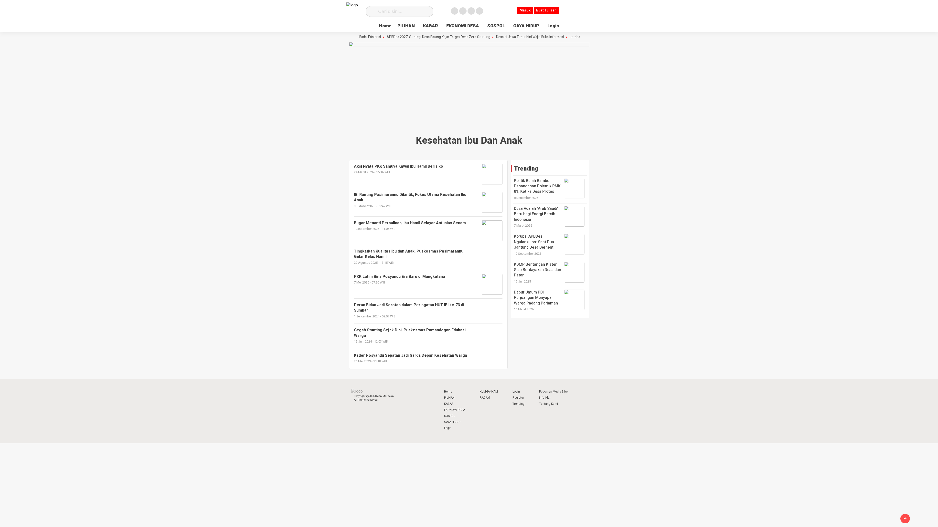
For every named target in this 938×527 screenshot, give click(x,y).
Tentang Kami (548, 404)
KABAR (430, 26)
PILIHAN (406, 26)
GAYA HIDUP (526, 26)
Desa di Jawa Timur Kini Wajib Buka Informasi (516, 37)
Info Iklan (545, 397)
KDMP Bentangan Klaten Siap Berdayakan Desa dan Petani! (537, 270)
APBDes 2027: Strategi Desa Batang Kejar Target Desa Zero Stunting (425, 37)
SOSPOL (496, 26)
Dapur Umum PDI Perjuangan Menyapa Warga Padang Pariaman (536, 297)
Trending (518, 404)
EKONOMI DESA (462, 26)
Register (518, 397)
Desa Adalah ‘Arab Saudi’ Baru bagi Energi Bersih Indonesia (536, 214)
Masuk (525, 10)
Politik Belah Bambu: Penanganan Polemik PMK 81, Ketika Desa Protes (537, 186)
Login (553, 26)
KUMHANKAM (489, 391)
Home (385, 26)
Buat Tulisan (546, 10)
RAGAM (485, 397)
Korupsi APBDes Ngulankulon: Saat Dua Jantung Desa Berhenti (534, 241)
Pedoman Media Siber (554, 391)
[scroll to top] (905, 518)
